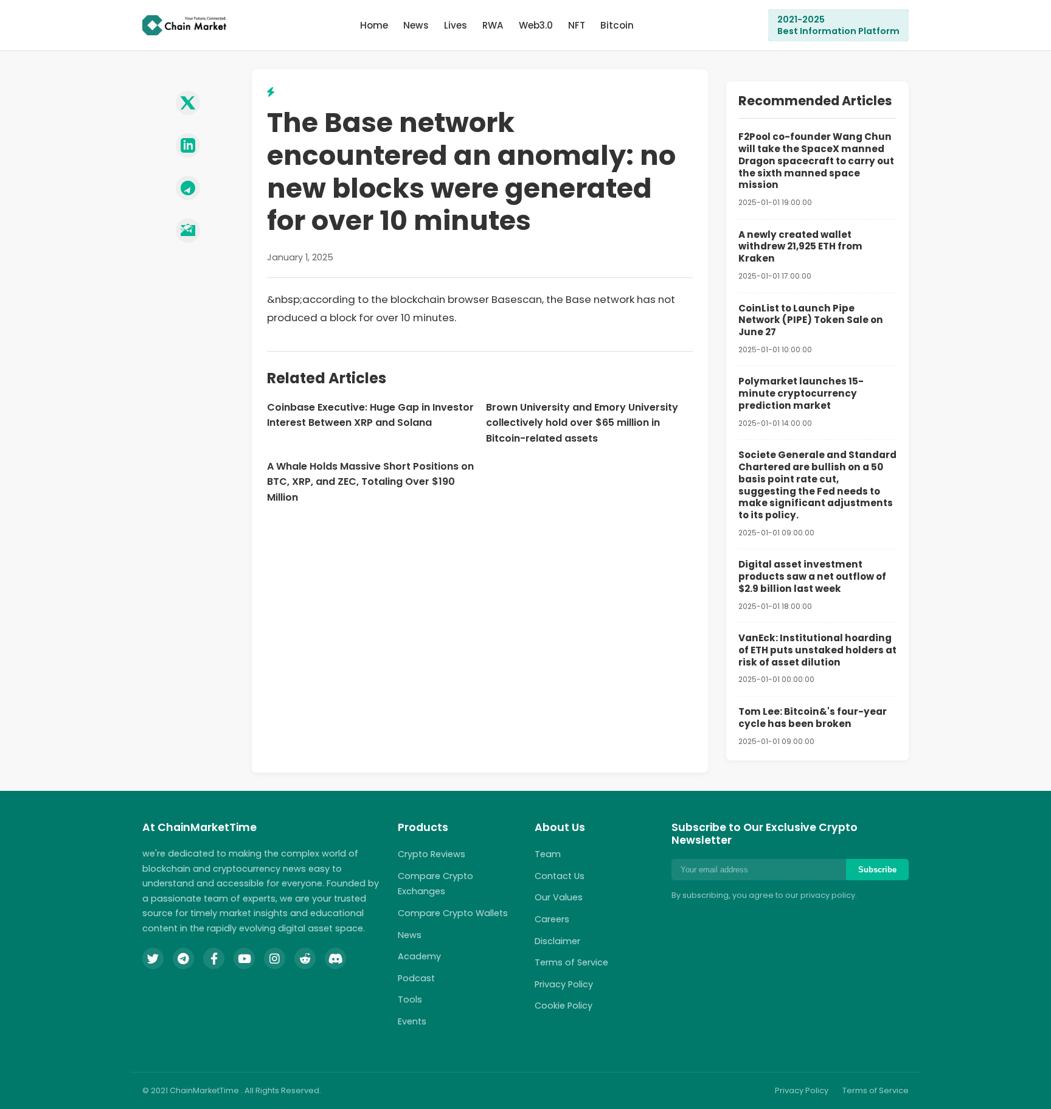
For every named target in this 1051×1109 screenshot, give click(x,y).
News (416, 25)
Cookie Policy (563, 1005)
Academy (419, 956)
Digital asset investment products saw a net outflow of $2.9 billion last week (812, 576)
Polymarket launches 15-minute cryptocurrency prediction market (801, 393)
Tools (410, 999)
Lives (455, 25)
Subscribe (877, 869)
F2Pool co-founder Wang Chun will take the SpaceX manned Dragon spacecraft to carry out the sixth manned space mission (816, 160)
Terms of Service (571, 962)
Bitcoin (617, 25)
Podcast (416, 978)
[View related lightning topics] (270, 92)
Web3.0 (536, 25)
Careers (552, 919)
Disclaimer (557, 941)
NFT (576, 25)
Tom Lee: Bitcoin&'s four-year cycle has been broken (812, 717)
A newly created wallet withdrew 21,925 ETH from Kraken (800, 246)
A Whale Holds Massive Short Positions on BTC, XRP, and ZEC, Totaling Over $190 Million (370, 481)
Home (374, 25)
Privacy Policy (564, 984)
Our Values (559, 897)
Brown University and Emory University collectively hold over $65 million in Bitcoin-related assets (582, 422)
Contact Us (559, 876)
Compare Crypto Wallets (453, 913)
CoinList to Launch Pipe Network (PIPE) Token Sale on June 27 (810, 320)
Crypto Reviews (431, 854)
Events (412, 1021)
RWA (493, 25)
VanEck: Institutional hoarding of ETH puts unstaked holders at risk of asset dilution (817, 650)
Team (548, 854)
